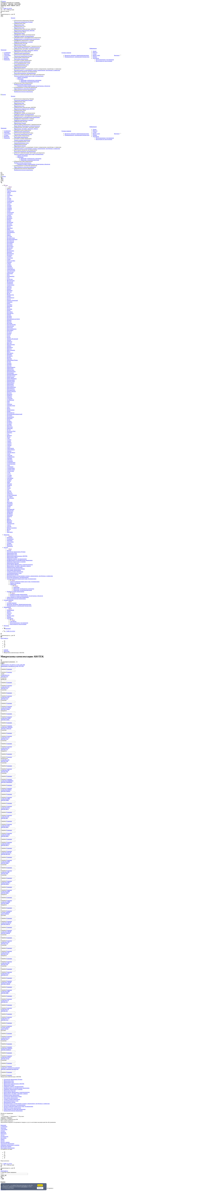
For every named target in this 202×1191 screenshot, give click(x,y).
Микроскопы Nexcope (20, 44)
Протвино (9, 418)
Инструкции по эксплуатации (104, 61)
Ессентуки (10, 279)
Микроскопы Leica (19, 27)
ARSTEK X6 (4, 1011)
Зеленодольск (10, 284)
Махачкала (10, 347)
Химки (9, 506)
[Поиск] (2, 16)
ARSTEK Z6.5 (4, 1039)
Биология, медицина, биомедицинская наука (77, 55)
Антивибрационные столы (21, 64)
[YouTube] (4, 645)
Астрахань (10, 213)
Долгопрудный (11, 270)
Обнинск (9, 397)
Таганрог (9, 479)
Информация (93, 48)
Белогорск (9, 225)
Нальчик (9, 364)
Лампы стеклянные (22, 77)
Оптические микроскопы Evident (23, 56)
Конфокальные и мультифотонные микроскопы (27, 39)
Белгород (9, 223)
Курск (8, 336)
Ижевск (9, 289)
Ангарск (9, 205)
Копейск (9, 320)
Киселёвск (10, 311)
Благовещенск (11, 232)
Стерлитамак (10, 471)
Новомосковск (11, 380)
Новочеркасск (11, 388)
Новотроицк (10, 384)
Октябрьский (10, 400)
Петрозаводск (10, 412)
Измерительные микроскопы (22, 53)
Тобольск (9, 483)
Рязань (8, 437)
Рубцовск (9, 432)
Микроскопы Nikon (19, 33)
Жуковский (10, 282)
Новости (95, 52)
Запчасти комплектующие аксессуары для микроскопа (28, 76)
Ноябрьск (9, 395)
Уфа (8, 499)
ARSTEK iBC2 (5, 809)
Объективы (20, 78)
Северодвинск (11, 449)
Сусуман (9, 475)
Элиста (9, 525)
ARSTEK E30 (4, 954)
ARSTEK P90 (4, 771)
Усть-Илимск (10, 498)
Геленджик (10, 258)
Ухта (8, 500)
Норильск (9, 394)
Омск (8, 401)
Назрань (9, 363)
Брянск (9, 235)
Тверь (8, 482)
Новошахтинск (11, 390)
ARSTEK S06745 (5, 924)
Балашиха (9, 218)
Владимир (9, 243)
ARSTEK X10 (4, 739)
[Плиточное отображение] (1, 663)
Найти (2, 1175)
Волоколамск (10, 250)
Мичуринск (10, 353)
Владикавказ (10, 242)
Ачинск (9, 215)
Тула (8, 489)
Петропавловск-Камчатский (14, 414)
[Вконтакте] (4, 641)
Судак (8, 472)
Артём (8, 211)
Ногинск (9, 392)
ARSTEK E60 (4, 964)
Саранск (9, 442)
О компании (7, 52)
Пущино (9, 424)
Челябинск (10, 513)
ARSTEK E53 (4, 749)
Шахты (9, 519)
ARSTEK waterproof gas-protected (9, 1069)
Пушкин (9, 421)
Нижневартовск (11, 371)
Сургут (9, 473)
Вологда (9, 249)
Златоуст (9, 286)
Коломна (9, 316)
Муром (9, 357)
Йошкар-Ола (10, 294)
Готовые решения (66, 52)
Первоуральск (10, 410)
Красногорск (10, 326)
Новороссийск (11, 381)
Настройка (3, 1138)
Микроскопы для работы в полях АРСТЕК (12, 666)
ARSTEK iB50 (4, 836)
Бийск (8, 229)
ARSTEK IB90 (5, 893)
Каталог (13, 18)
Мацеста (9, 348)
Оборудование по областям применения (25, 88)
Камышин (9, 302)
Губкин (9, 263)
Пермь (8, 411)
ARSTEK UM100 (5, 984)
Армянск (9, 209)
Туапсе (9, 488)
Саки (8, 438)
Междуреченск (11, 350)
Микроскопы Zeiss (19, 24)
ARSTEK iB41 (4, 827)
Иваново (9, 287)
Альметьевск (10, 201)
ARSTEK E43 (4, 698)
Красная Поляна (11, 324)
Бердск (9, 226)
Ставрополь (10, 466)
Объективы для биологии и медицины (30, 80)
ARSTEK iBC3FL (5, 854)
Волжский (10, 248)
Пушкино (9, 422)
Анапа (8, 204)
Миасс (8, 351)
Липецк (9, 340)
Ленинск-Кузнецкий (12, 338)
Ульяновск (10, 493)
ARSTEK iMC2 (5, 884)
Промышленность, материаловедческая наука (77, 56)
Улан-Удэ (9, 492)
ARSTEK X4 (4, 1002)
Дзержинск (10, 267)
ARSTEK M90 (4, 993)
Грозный (9, 262)
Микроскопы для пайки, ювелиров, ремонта (26, 50)
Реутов (9, 429)
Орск (8, 407)
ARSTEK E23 (4, 676)
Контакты (116, 55)
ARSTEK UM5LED (6, 728)
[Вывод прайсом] (3, 663)
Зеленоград (10, 283)
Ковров (9, 314)
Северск (9, 451)
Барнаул (9, 219)
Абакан (9, 192)
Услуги (2, 1135)
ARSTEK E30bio (5, 709)
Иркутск (9, 292)
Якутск (9, 529)
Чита (8, 518)
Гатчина (9, 256)
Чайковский (10, 510)
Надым (9, 361)
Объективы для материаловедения (29, 81)
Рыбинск (9, 435)
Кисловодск (10, 313)
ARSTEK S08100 (5, 933)
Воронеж (9, 252)
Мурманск (10, 356)
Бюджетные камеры (6, 1146)
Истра (8, 293)
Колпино (9, 317)
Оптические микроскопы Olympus (23, 22)
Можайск (9, 354)
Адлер (8, 194)
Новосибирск (10, 383)
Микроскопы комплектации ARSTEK (24, 30)
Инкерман (9, 290)
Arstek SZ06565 (5, 914)
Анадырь (9, 202)
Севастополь (10, 448)
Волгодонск (10, 246)
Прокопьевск (10, 417)
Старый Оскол (11, 469)
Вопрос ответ (96, 55)
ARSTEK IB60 (5, 863)
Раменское (10, 428)
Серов (8, 454)
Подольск (9, 415)
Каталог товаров (5, 1142)
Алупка (9, 198)
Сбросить (9, 1118)
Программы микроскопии (21, 59)
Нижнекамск (10, 373)
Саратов (9, 445)
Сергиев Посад (11, 452)
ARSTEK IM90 (5, 903)
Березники (10, 228)
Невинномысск (11, 367)
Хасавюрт (9, 505)
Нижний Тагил (11, 375)
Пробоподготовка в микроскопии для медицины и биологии (33, 86)
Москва (9, 189)
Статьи (95, 54)
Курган (9, 334)
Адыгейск (9, 195)
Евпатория (10, 273)
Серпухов (9, 455)
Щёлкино (9, 520)
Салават (9, 439)
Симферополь (10, 456)
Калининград (10, 297)
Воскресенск (10, 253)
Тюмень (9, 491)
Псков (8, 419)
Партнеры (6, 54)
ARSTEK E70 (4, 975)
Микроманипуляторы (20, 67)
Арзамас (9, 206)
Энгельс (9, 526)
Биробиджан (10, 231)
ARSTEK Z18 (4, 943)
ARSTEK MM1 (5, 800)
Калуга (9, 299)
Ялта (8, 530)
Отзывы (6, 56)
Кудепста (9, 331)
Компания (3, 50)
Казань (9, 296)
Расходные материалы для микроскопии (25, 73)
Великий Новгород (12, 239)
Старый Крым (11, 468)
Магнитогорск (11, 344)
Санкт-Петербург (11, 191)
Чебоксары (10, 512)
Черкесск (9, 516)
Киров (8, 310)
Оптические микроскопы (7, 1143)
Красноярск (10, 330)
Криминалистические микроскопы (23, 91)
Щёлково (9, 522)
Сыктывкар (10, 478)
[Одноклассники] (4, 647)
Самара (9, 441)
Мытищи (9, 358)
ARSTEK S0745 (5, 1058)
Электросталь (10, 523)
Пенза (8, 408)
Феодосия (9, 502)
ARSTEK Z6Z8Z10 (6, 1049)
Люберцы (9, 341)
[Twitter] (4, 643)
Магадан (9, 343)
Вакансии (6, 58)
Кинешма (9, 309)
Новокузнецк (10, 377)
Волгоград (10, 245)
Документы (96, 58)
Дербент (9, 265)
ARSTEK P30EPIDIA (6, 782)
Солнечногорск (11, 462)
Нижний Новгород (12, 374)
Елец (8, 277)
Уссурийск (10, 496)
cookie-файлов (24, 1186)
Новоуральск (10, 385)
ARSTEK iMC (4, 873)
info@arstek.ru (4, 638)
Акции (94, 51)
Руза (8, 434)
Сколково (9, 458)
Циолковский (10, 509)
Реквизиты (7, 59)
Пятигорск (10, 427)
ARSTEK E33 (4, 688)
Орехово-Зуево (11, 405)
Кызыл (9, 337)
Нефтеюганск (10, 370)
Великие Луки (11, 238)
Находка (9, 365)
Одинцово (10, 398)
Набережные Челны (12, 360)
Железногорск (11, 280)
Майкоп (9, 346)
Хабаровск (10, 503)
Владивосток (10, 240)
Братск (9, 233)
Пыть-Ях (9, 425)
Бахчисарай (10, 222)
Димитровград (11, 269)
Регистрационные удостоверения (105, 59)
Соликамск (10, 461)
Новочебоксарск (11, 387)
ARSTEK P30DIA (5, 791)
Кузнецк (9, 333)
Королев (9, 321)
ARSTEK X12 (4, 1020)
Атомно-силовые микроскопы (22, 61)
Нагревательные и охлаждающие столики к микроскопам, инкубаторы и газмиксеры (37, 70)
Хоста (8, 508)
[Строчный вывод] (2, 663)
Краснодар (10, 327)
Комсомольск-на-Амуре (13, 319)
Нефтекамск (10, 368)
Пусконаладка (4, 1136)
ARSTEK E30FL (5, 719)
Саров (8, 446)
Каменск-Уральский (12, 300)
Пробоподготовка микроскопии (22, 84)
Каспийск (9, 304)
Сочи (8, 465)
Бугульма (9, 236)
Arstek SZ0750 (4, 1029)
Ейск (8, 275)
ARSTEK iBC (4, 818)
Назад (10, 186)
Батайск (9, 221)
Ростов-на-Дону (11, 431)
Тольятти (9, 485)
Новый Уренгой (11, 391)
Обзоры (95, 56)
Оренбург (9, 404)
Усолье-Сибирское (12, 495)
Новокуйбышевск (12, 378)
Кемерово (9, 306)
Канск (8, 303)
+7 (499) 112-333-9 (7, 8)
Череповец (10, 515)
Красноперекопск (11, 329)
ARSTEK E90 (4, 761)
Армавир (9, 208)
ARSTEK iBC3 (5, 845)
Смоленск (9, 459)
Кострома (9, 323)
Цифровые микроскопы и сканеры (23, 42)
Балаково (9, 216)
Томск (8, 486)
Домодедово (10, 272)
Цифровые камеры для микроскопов (24, 36)
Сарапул (9, 444)
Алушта (9, 199)
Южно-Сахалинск (12, 527)
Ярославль (10, 532)
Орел (8, 402)
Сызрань (9, 476)
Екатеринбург (10, 276)
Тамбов (9, 481)
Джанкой (9, 266)
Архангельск (10, 212)
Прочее (3, 1140)
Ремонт (3, 1139)
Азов (8, 196)
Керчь (8, 307)
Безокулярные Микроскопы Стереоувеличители (27, 47)
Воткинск (9, 255)
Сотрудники (7, 55)
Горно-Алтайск (11, 260)
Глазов (8, 259)
